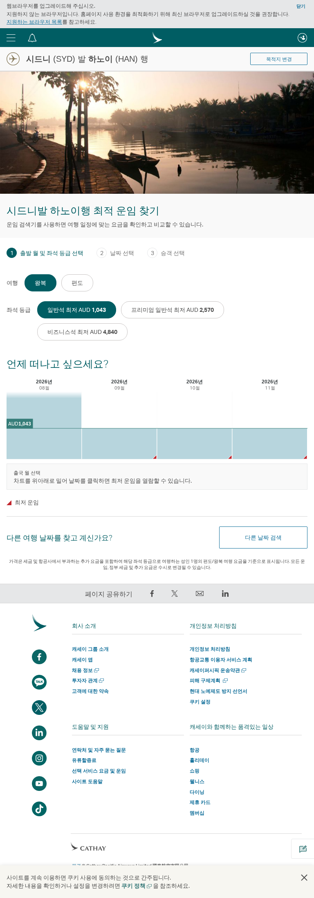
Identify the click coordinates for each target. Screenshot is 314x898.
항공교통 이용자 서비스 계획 (221, 659)
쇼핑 (195, 771)
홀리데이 (199, 760)
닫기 (300, 6)
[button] (11, 37)
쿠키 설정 (200, 702)
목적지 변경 (279, 59)
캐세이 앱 (82, 659)
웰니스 (197, 781)
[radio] (40, 282)
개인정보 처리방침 (210, 649)
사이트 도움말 (87, 781)
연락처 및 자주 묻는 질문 (99, 750)
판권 (76, 866)
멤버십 (197, 813)
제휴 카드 (200, 802)
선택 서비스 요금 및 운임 (99, 771)
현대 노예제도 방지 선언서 (218, 691)
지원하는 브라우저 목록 (34, 21)
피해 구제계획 (208, 680)
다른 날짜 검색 (263, 537)
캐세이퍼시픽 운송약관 (217, 670)
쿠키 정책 (136, 885)
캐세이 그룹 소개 (90, 649)
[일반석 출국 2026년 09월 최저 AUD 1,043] (119, 443)
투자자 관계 (87, 680)
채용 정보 (84, 670)
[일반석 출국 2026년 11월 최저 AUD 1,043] (269, 443)
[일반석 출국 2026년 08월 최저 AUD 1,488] (44, 425)
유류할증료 (84, 760)
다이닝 (197, 792)
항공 (195, 750)
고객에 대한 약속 (90, 691)
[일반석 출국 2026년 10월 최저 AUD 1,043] (194, 443)
